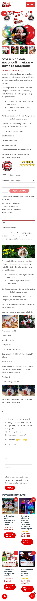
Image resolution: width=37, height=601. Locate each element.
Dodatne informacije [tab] (9, 227)
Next (34, 50)
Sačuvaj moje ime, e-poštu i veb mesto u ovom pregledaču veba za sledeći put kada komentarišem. (16, 480)
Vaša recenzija (11, 445)
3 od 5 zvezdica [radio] (21, 440)
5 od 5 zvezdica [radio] (26, 440)
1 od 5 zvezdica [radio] (17, 440)
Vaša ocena (10, 439)
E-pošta (8, 468)
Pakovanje (5, 180)
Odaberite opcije (9, 535)
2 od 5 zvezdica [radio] (19, 440)
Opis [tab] (3, 223)
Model (4, 175)
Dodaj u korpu (19, 191)
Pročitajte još (28, 589)
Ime (6, 458)
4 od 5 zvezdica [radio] (24, 440)
